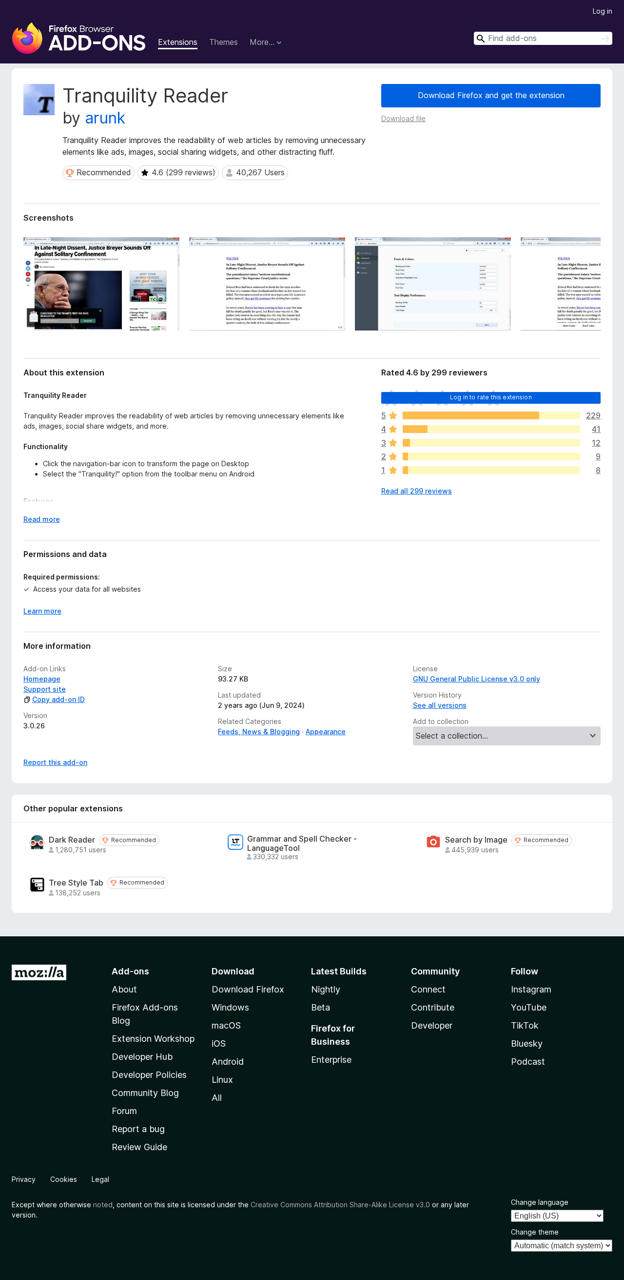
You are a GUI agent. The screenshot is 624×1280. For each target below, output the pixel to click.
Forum (124, 1111)
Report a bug (138, 1129)
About (124, 989)
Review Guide (139, 1147)
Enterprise (331, 1059)
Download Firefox (248, 989)
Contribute (432, 1007)
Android (228, 1061)
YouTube (528, 1007)
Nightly (325, 989)
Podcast (528, 1061)
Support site (44, 689)
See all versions (440, 705)
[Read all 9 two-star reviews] (491, 456)
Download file (403, 118)
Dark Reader (72, 840)
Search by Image (476, 840)
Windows (230, 1007)
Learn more (42, 611)
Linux (222, 1079)
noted (103, 1204)
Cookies (63, 1179)
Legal (100, 1179)
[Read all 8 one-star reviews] (491, 470)
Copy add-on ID (58, 699)
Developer (431, 1025)
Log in (602, 11)
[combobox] (543, 38)
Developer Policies (149, 1075)
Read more (41, 519)
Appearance (326, 731)
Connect (428, 989)
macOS (226, 1025)
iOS (219, 1043)
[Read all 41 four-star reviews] (491, 429)
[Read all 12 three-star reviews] (491, 443)
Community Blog (145, 1093)
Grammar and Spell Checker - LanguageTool (302, 843)
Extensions (177, 42)
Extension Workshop (153, 1038)
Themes (223, 42)
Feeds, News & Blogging (259, 731)
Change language (539, 1202)
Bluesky (527, 1043)
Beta (320, 1007)
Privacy (24, 1179)
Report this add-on (55, 762)
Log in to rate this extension (491, 397)
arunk (105, 117)
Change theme (535, 1232)
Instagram (531, 989)
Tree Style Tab (76, 883)
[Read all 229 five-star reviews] (491, 415)
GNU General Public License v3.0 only (476, 679)
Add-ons (130, 971)
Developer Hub (142, 1057)
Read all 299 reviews (416, 491)
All (217, 1098)
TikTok (525, 1025)
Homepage (41, 679)
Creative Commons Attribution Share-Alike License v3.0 (340, 1204)
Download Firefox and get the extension (491, 95)
